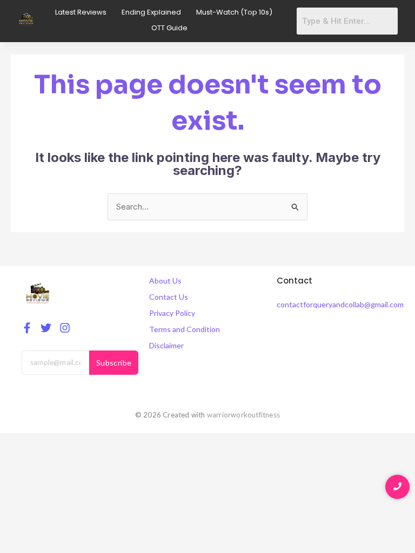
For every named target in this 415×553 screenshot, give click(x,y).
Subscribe (114, 362)
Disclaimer (166, 345)
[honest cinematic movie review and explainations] (26, 19)
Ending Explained (151, 12)
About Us (165, 280)
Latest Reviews (80, 12)
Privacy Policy (172, 313)
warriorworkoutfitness (243, 414)
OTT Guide (169, 28)
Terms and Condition (184, 329)
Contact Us (168, 296)
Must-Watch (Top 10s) (234, 12)
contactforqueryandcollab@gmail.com (340, 304)
